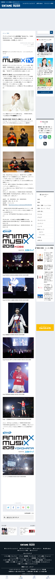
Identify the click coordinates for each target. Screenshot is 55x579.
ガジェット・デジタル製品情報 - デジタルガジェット (38, 561)
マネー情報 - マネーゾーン (27, 560)
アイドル (39, 214)
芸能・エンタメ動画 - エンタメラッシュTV (28, 563)
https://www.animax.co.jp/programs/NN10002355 (20, 204)
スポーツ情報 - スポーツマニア (11, 560)
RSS (45, 145)
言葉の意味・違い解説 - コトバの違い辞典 (37, 571)
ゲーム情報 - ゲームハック (45, 556)
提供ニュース (40, 229)
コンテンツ (40, 223)
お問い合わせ (39, 3)
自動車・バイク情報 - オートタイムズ (14, 561)
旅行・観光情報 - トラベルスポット (44, 560)
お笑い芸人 (40, 211)
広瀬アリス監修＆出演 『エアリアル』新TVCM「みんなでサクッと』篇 (44, 88)
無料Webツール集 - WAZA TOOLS (17, 571)
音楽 (33, 513)
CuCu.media (41, 234)
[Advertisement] (27, 19)
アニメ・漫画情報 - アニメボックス (28, 556)
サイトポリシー (37, 548)
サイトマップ (34, 550)
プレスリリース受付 (48, 3)
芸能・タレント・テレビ (43, 208)
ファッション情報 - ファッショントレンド (19, 558)
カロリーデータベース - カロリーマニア (19, 569)
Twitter (41, 139)
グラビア (39, 217)
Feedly (49, 139)
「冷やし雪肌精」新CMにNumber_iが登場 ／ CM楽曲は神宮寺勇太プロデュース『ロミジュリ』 (44, 55)
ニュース (39, 226)
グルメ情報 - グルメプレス (11, 556)
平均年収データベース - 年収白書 (38, 569)
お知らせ (39, 240)
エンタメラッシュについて (29, 3)
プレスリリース (41, 220)
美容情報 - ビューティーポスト (39, 558)
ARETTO (41, 232)
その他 (39, 237)
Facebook (45, 139)
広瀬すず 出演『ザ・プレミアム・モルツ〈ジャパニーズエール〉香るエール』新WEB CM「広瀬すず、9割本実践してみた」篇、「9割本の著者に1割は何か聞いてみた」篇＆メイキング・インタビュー (45, 71)
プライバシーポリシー (26, 548)
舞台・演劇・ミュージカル (44, 205)
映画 (38, 202)
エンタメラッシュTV (45, 92)
